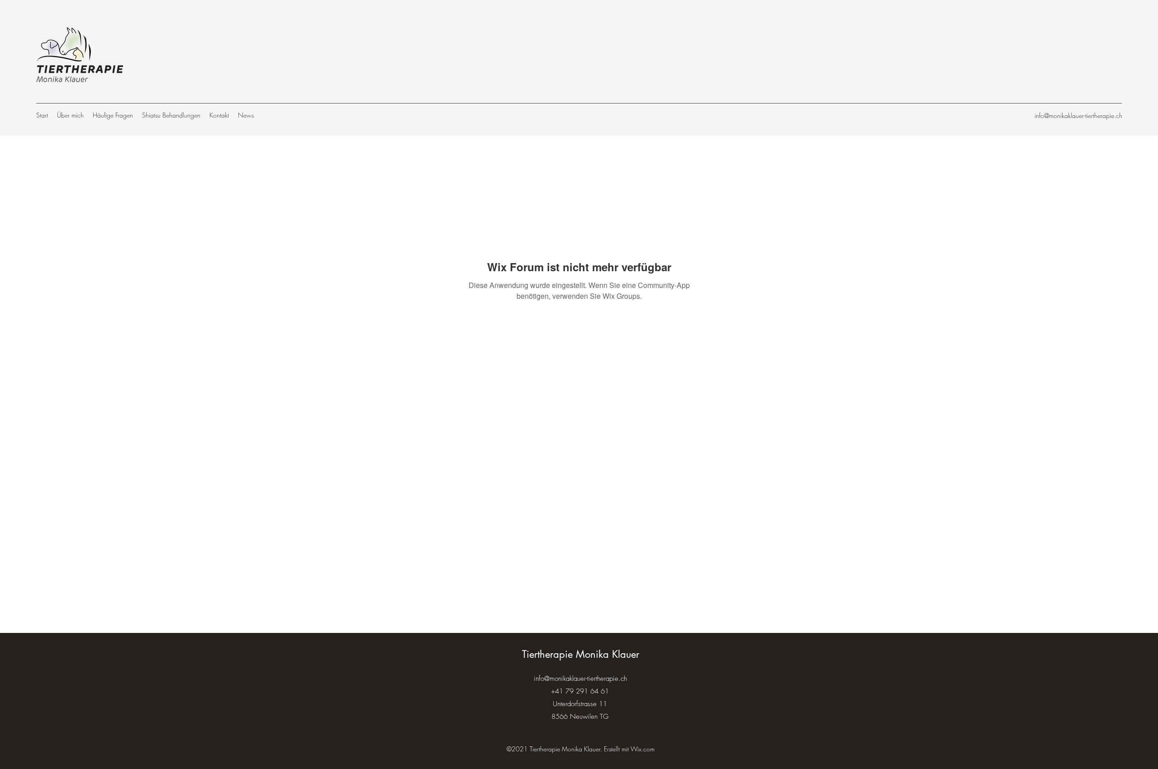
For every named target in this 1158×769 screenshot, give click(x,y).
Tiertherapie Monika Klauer (580, 654)
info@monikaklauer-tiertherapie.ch (1078, 115)
